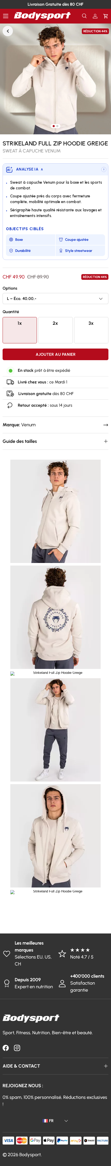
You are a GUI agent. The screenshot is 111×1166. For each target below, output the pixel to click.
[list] (55, 78)
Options (10, 288)
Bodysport (30, 1154)
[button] (105, 16)
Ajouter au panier (56, 354)
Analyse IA (29, 169)
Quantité (11, 311)
